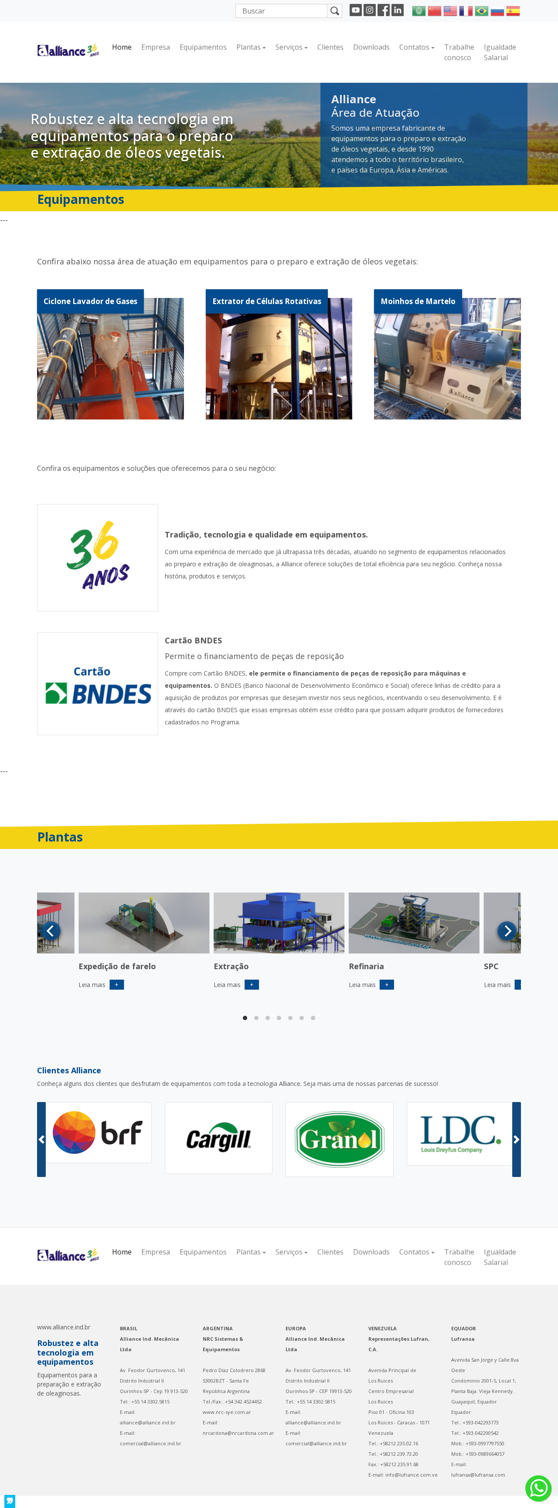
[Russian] (497, 10)
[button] (41, 1139)
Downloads (371, 47)
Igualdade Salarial (500, 52)
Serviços (289, 47)
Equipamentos (203, 47)
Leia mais (234, 985)
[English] (450, 10)
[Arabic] (419, 10)
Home (122, 47)
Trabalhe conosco (459, 52)
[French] (466, 10)
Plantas (248, 47)
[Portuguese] (482, 10)
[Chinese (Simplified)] (434, 10)
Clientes (330, 47)
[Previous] (51, 930)
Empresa (155, 47)
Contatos (414, 47)
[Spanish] (513, 10)
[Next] (507, 930)
